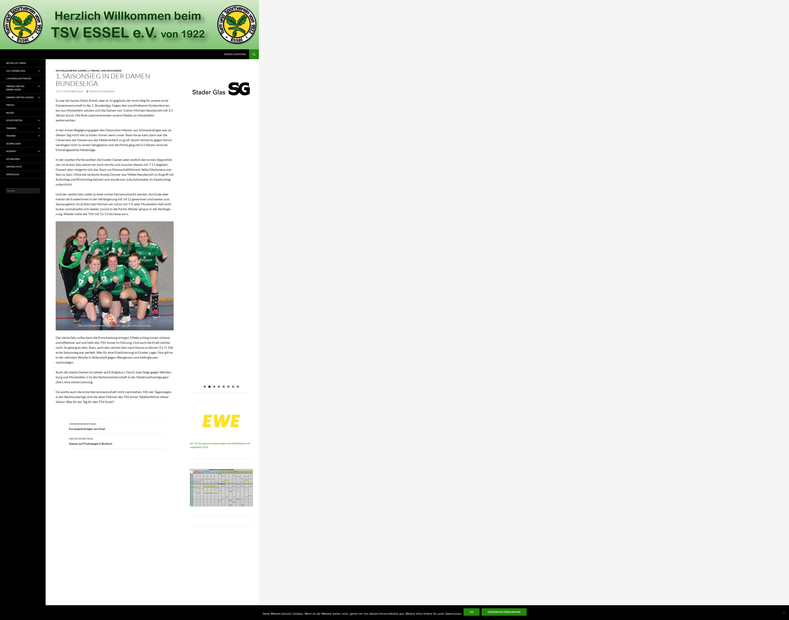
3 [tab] (214, 387)
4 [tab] (219, 387)
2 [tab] (209, 387)
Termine (11, 135)
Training (11, 128)
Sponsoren (13, 159)
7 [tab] (233, 387)
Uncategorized (111, 70)
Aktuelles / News (16, 63)
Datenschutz (14, 166)
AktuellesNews (66, 70)
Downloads (13, 143)
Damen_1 (84, 70)
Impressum (12, 174)
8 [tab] (238, 387)
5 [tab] (224, 387)
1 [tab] (205, 387)
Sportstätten (14, 120)
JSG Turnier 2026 (15, 70)
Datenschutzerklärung (504, 611)
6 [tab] (228, 387)
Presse (95, 70)
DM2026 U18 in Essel (235, 54)
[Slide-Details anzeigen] (221, 89)
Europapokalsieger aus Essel (87, 426)
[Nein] (784, 613)
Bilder (10, 112)
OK (471, 611)
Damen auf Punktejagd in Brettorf (90, 441)
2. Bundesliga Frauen (18, 78)
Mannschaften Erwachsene (15, 88)
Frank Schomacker (102, 91)
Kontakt (11, 151)
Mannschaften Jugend (19, 97)
